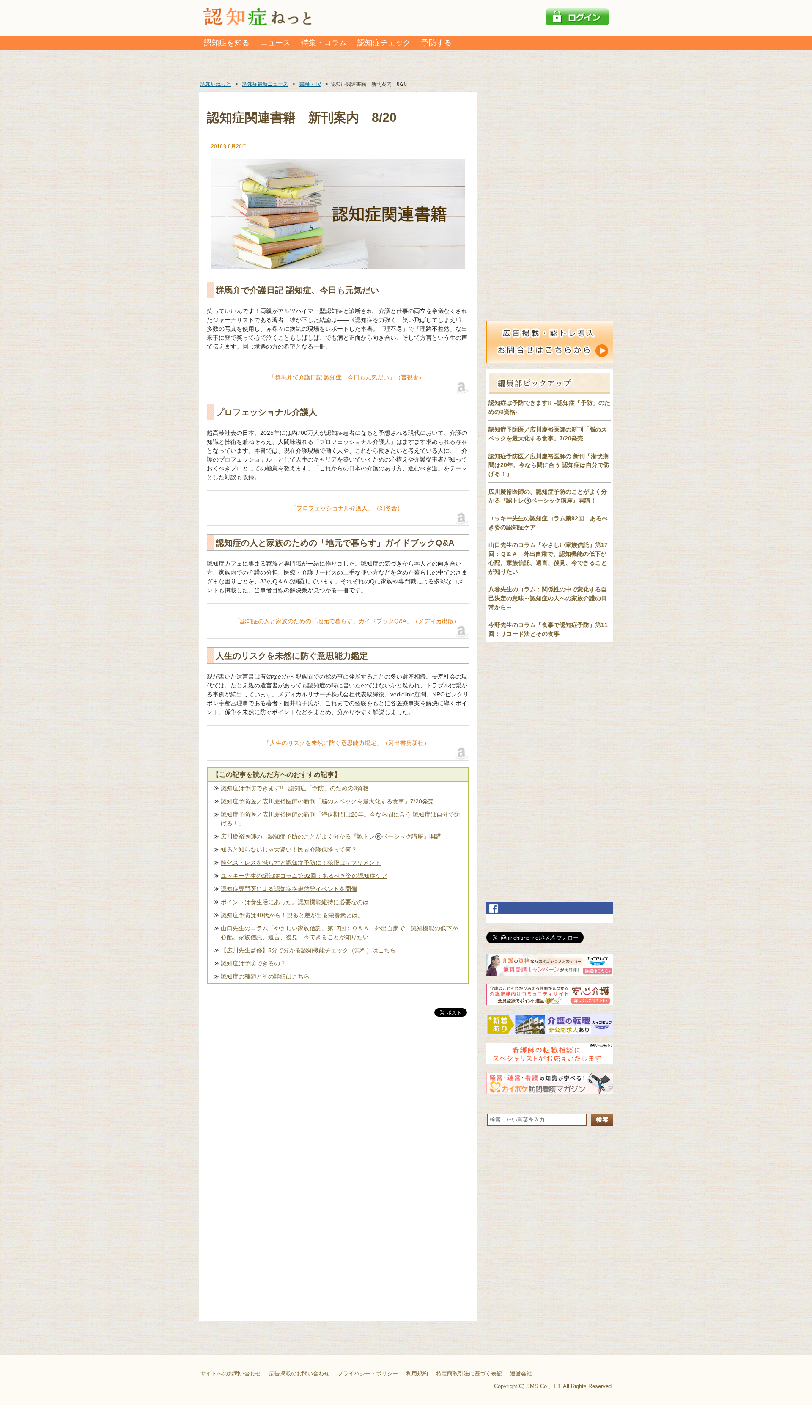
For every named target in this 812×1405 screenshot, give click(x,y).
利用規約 (417, 1373)
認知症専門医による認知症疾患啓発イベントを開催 (289, 888)
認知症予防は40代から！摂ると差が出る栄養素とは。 (292, 915)
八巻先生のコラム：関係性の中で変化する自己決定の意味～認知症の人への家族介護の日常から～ (547, 598)
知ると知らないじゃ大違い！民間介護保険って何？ (289, 849)
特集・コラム (324, 42)
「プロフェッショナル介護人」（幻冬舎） (347, 508)
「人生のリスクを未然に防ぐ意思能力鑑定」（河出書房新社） (347, 743)
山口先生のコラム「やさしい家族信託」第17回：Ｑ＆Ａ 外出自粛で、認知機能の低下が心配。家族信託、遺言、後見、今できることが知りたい (339, 932)
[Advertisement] (338, 1106)
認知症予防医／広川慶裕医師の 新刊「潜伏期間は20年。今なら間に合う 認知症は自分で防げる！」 (548, 465)
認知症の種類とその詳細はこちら (265, 976)
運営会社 (521, 1373)
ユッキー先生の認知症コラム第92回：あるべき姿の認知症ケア (304, 875)
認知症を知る (227, 42)
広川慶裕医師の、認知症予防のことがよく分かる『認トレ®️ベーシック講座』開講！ (334, 836)
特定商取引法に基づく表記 (469, 1373)
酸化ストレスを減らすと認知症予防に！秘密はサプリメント (301, 862)
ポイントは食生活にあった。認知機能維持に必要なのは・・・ (304, 902)
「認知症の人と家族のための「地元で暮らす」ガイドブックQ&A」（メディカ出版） (347, 621)
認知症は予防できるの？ (253, 963)
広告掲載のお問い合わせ (299, 1373)
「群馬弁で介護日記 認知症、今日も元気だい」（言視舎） (347, 377)
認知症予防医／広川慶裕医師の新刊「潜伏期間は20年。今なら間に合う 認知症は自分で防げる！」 (340, 819)
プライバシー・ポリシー (367, 1373)
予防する (436, 42)
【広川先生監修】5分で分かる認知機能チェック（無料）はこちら (308, 950)
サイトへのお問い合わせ (230, 1373)
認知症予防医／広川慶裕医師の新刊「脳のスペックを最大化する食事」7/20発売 (327, 801)
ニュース (275, 42)
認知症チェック (384, 42)
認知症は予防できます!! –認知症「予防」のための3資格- (296, 788)
